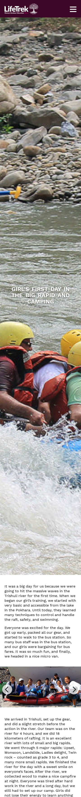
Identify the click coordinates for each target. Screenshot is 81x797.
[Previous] (7, 689)
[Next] (74, 689)
